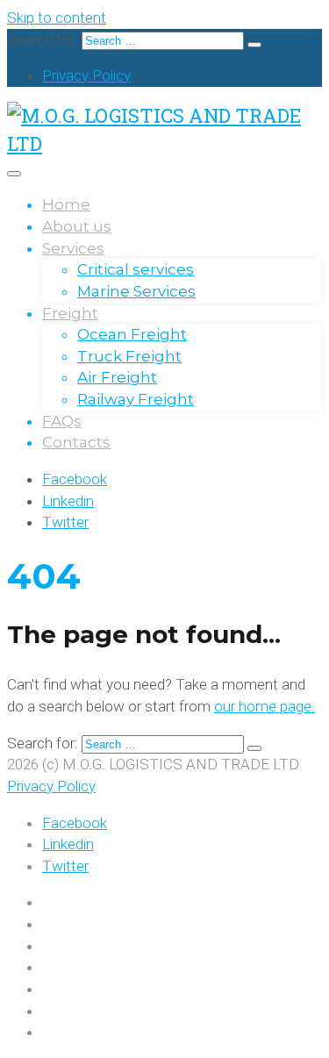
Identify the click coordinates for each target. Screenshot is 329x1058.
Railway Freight (135, 399)
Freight (70, 313)
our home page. (264, 706)
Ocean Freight (132, 334)
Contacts (76, 442)
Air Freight (117, 377)
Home (66, 204)
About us (76, 226)
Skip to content (56, 17)
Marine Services (136, 291)
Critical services (135, 269)
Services (73, 248)
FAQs (62, 421)
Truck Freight (129, 356)
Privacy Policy (86, 75)
